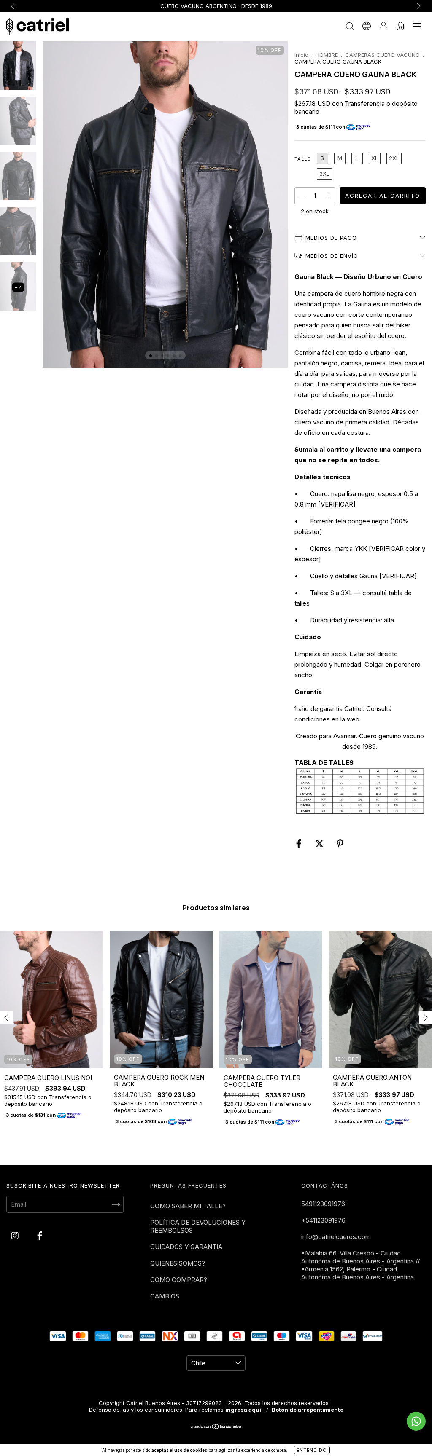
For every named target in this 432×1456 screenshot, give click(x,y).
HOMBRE (327, 54)
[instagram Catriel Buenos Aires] (15, 1236)
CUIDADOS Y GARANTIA (186, 1247)
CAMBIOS (164, 1296)
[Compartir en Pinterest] (340, 843)
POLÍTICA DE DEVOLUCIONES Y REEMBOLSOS (198, 1226)
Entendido (312, 1450)
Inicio (301, 54)
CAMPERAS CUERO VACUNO (382, 54)
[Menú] (417, 27)
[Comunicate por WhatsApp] (416, 1421)
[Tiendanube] (216, 1427)
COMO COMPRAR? (178, 1280)
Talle (302, 159)
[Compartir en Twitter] (320, 843)
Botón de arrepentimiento (307, 1409)
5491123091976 (323, 1204)
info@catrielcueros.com (336, 1237)
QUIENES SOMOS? (177, 1263)
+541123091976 (323, 1220)
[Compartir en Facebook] (299, 843)
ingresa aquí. (244, 1409)
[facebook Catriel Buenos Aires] (39, 1236)
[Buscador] (350, 27)
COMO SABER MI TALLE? (188, 1206)
